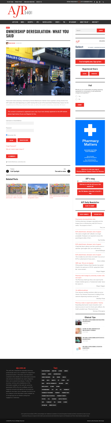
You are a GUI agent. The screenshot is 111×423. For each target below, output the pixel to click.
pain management (45, 389)
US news (65, 402)
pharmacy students (61, 395)
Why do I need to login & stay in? (15, 149)
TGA (54, 402)
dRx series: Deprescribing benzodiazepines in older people (93, 320)
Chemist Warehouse (12, 161)
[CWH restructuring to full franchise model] (60, 189)
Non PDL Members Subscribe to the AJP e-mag (90, 192)
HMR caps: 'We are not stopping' (84, 263)
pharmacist (66, 389)
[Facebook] (94, 2)
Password (8, 128)
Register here (24, 140)
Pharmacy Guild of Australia (48, 395)
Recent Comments (84, 214)
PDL (60, 389)
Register (94, 74)
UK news (59, 402)
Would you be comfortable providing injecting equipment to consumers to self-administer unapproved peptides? (89, 91)
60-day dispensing (46, 370)
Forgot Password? (11, 146)
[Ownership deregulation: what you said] (38, 71)
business (44, 374)
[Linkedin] (97, 2)
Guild (43, 383)
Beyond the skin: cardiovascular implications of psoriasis (91, 329)
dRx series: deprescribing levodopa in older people (92, 347)
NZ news (52, 386)
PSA (49, 399)
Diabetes (53, 380)
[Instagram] (99, 2)
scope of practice (63, 399)
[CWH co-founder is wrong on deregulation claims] (38, 189)
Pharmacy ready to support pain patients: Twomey (89, 302)
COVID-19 (64, 377)
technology (48, 402)
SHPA (43, 402)
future (63, 380)
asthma (60, 370)
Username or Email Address (13, 120)
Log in (84, 74)
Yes (80, 96)
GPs (68, 380)
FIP (58, 380)
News (8, 27)
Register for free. (31, 114)
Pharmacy (57, 392)
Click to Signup (89, 206)
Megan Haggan (11, 43)
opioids (57, 386)
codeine (58, 377)
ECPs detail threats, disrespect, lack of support (88, 231)
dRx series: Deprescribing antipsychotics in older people (93, 338)
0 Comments (11, 156)
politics (43, 399)
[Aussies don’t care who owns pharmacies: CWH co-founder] (16, 189)
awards (66, 370)
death (48, 380)
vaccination (44, 405)
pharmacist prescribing (47, 392)
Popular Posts (98, 214)
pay (52, 389)
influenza (61, 383)
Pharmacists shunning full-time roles (85, 219)
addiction (54, 370)
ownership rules (21, 161)
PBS (56, 389)
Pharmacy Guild (65, 392)
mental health (45, 386)
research (54, 399)
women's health (52, 405)
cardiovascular (57, 374)
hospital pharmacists (51, 383)
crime (43, 380)
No (79, 99)
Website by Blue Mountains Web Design (95, 420)
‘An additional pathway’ (81, 290)
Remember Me (11, 135)
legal (66, 383)
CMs (53, 377)
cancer (49, 374)
